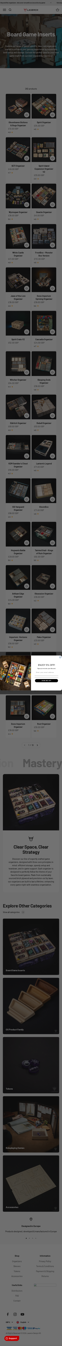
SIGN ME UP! (46, 680)
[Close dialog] (60, 657)
